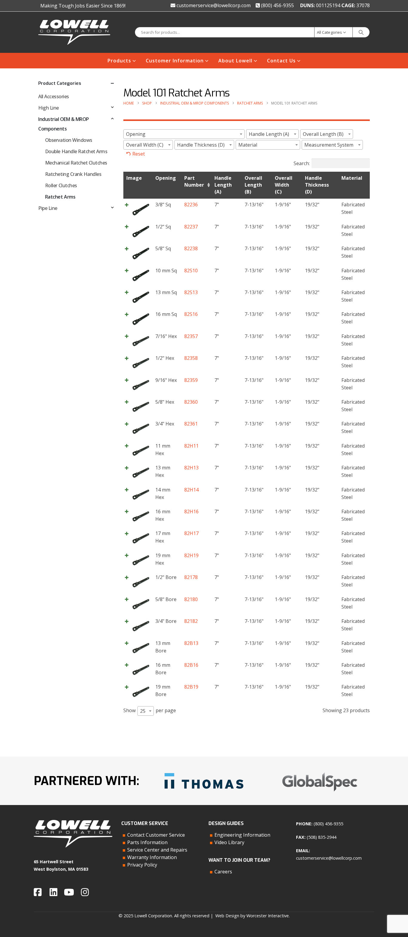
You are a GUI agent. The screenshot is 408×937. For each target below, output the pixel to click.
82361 (191, 423)
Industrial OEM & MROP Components (63, 124)
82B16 (191, 665)
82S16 (191, 314)
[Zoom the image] (204, 771)
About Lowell (235, 60)
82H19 (191, 555)
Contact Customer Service (156, 835)
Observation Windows (68, 140)
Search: (302, 163)
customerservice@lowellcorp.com (213, 5)
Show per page (149, 710)
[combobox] (184, 134)
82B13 (191, 643)
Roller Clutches (61, 185)
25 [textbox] (142, 711)
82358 (191, 358)
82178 (191, 577)
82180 (191, 599)
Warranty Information (152, 857)
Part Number (194, 181)
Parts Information (147, 842)
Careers (223, 871)
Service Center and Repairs (157, 850)
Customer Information (175, 60)
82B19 (191, 686)
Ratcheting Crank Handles (73, 174)
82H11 (191, 446)
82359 (191, 380)
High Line (48, 108)
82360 (191, 402)
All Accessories (53, 96)
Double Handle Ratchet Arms (76, 151)
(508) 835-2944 (321, 837)
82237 (191, 226)
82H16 (191, 511)
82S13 (191, 292)
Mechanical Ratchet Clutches (76, 162)
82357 (191, 336)
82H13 (191, 467)
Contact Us (281, 60)
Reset (138, 153)
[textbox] (184, 134)
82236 (191, 204)
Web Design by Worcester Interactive (252, 915)
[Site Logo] (74, 32)
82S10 (191, 270)
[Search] (361, 32)
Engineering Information (242, 835)
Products (119, 60)
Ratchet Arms (60, 196)
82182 (191, 621)
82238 (191, 248)
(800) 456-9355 (277, 5)
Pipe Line (47, 208)
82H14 (191, 489)
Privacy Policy (142, 864)
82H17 (191, 533)
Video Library (229, 842)
